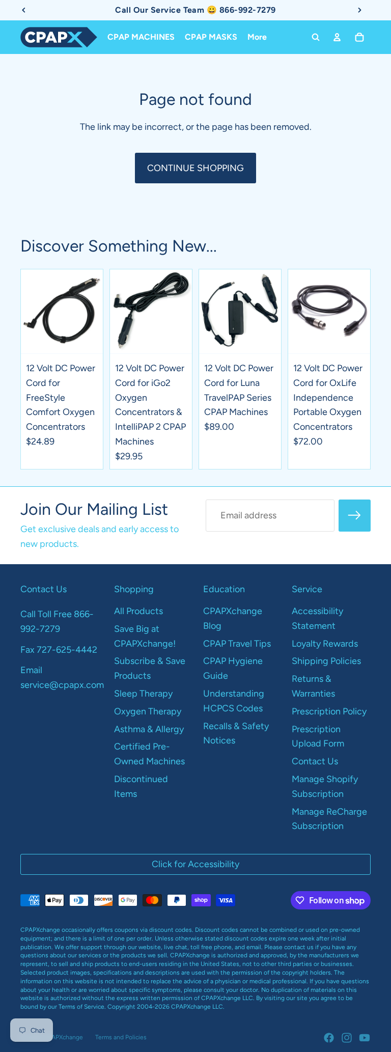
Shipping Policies (326, 661)
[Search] (315, 37)
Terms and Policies (121, 1037)
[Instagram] (347, 1038)
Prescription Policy (329, 711)
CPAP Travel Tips (237, 643)
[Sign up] (355, 516)
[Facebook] (329, 1038)
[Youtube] (364, 1038)
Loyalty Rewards (325, 643)
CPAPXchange (63, 1037)
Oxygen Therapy (147, 711)
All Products (138, 611)
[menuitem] (257, 37)
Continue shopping (195, 168)
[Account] (337, 37)
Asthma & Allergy (149, 729)
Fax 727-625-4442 (58, 649)
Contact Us (315, 761)
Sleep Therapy (143, 693)
